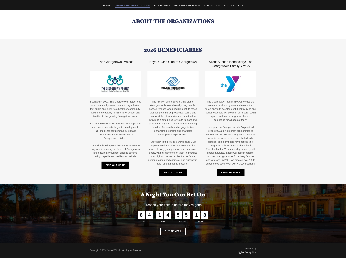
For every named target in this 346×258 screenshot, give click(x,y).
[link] (247, 252)
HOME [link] (106, 5)
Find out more (115, 165)
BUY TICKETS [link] (162, 5)
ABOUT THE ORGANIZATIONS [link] (132, 5)
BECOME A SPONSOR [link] (187, 5)
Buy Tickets (173, 231)
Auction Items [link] (233, 5)
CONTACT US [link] (212, 5)
